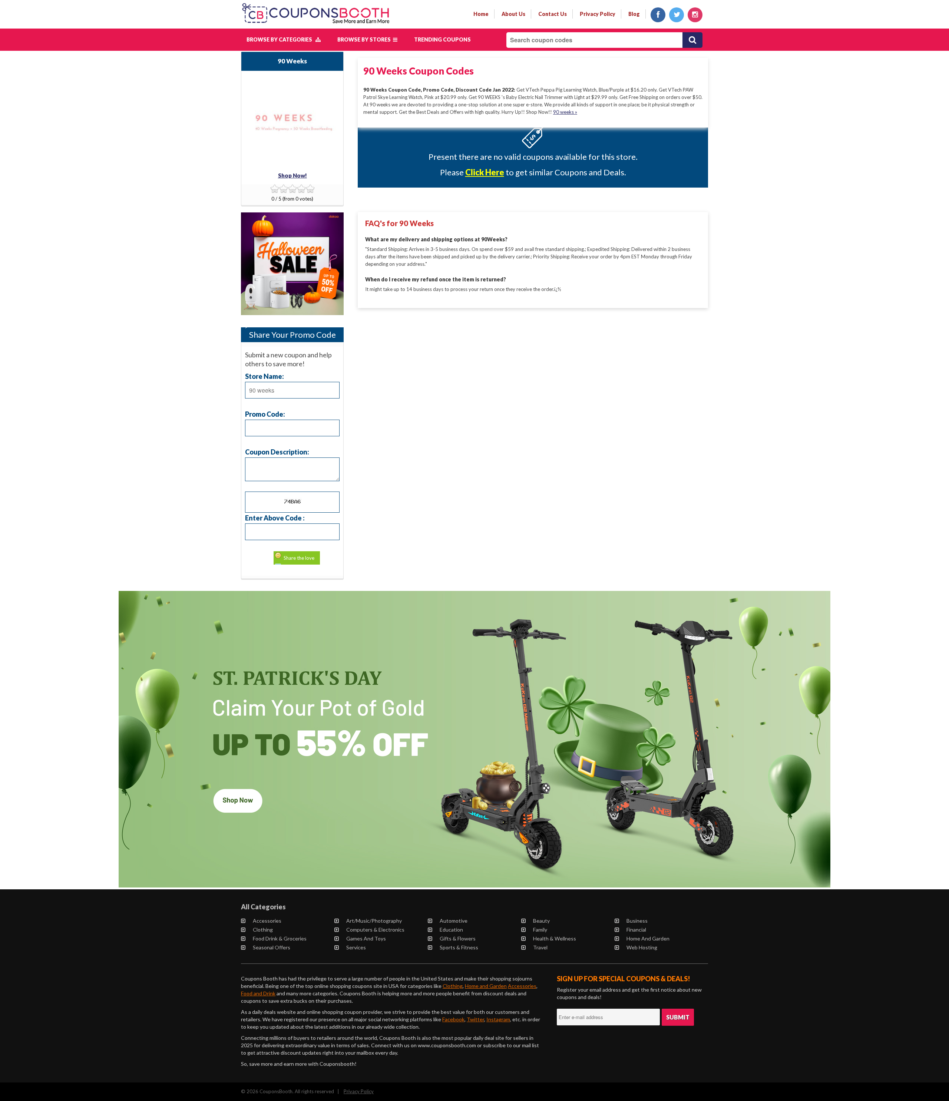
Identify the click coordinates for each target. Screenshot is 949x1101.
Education (451, 929)
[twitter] (676, 14)
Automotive (453, 921)
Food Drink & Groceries (280, 938)
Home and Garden (647, 938)
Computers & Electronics (375, 929)
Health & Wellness (554, 938)
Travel (540, 947)
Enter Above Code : (275, 518)
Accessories (267, 921)
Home (481, 14)
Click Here (484, 172)
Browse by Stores (365, 39)
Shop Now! (292, 175)
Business (637, 921)
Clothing (263, 929)
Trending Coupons (442, 39)
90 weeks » (565, 112)
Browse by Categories (281, 39)
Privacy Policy (359, 1091)
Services (356, 947)
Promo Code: (265, 414)
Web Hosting (641, 947)
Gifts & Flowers (458, 938)
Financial (636, 929)
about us (513, 14)
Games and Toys (366, 938)
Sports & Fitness (459, 947)
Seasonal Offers (271, 947)
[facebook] (658, 14)
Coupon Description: (277, 452)
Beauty (541, 921)
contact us (552, 14)
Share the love (299, 558)
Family (540, 929)
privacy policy (597, 14)
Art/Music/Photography (374, 921)
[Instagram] (695, 14)
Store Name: (264, 376)
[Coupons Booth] (315, 25)
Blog (634, 14)
